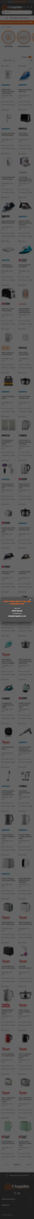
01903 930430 (17, 611)
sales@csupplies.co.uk (17, 616)
